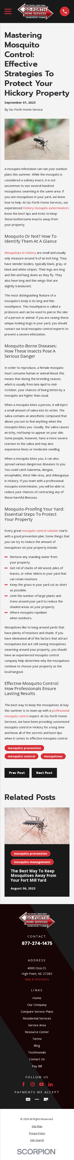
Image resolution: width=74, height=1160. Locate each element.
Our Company (37, 1005)
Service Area (37, 1025)
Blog (37, 1045)
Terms (37, 1039)
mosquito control (21, 756)
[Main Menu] (8, 11)
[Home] (35, 11)
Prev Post (17, 773)
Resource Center (37, 1032)
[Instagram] (32, 1084)
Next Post (44, 773)
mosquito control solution (40, 530)
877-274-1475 (37, 943)
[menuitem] (37, 1126)
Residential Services (37, 1018)
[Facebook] (23, 1084)
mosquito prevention (24, 748)
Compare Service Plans (37, 1011)
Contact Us (37, 1059)
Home (36, 998)
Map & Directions (37, 979)
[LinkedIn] (50, 1084)
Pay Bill (37, 1066)
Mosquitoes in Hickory (20, 253)
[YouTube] (41, 1084)
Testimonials (37, 1052)
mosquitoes (53, 756)
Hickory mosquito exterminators (46, 208)
